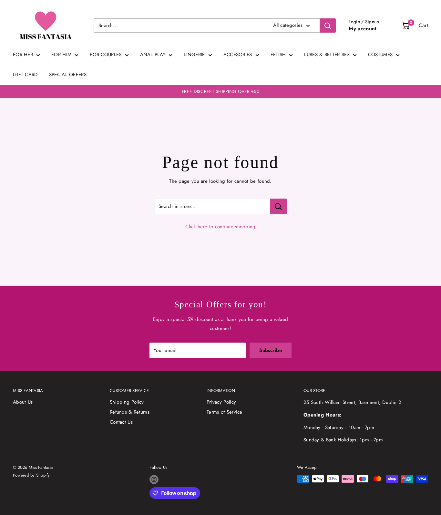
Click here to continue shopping (220, 226)
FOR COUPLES (105, 54)
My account (362, 28)
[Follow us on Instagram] (154, 479)
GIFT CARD (25, 74)
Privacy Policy (221, 402)
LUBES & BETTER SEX (326, 54)
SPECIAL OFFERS (68, 74)
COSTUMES (380, 54)
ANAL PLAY (153, 54)
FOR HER (23, 54)
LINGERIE (194, 54)
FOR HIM (61, 54)
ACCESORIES (237, 54)
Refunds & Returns (129, 412)
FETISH (278, 54)
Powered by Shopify (31, 475)
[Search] (328, 25)
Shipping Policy (127, 402)
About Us (23, 402)
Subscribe (270, 350)
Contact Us (121, 422)
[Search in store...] (278, 206)
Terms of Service (224, 412)
